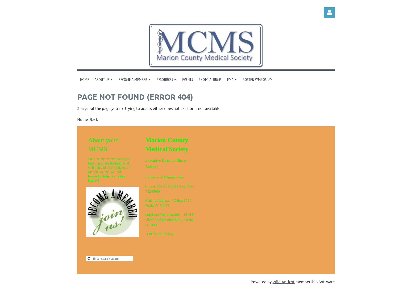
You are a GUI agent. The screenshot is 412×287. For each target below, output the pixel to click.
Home (82, 119)
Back (94, 119)
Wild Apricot (284, 281)
